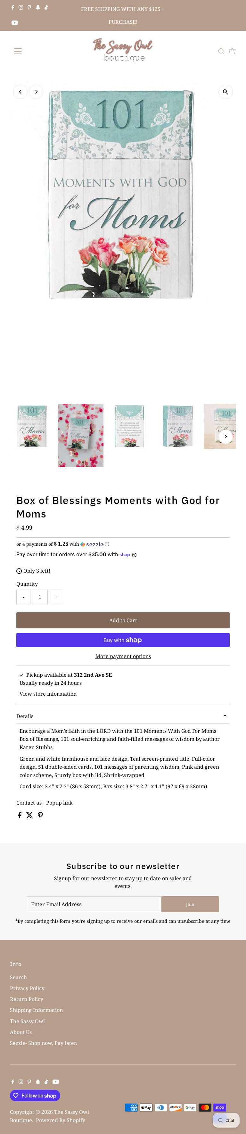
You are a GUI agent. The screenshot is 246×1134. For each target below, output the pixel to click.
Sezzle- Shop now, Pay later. (43, 1043)
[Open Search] (221, 51)
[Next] (36, 92)
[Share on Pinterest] (40, 816)
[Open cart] (232, 51)
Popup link (59, 802)
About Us (21, 1032)
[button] (123, 544)
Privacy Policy (27, 988)
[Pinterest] (29, 7)
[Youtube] (15, 23)
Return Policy (26, 999)
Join (190, 904)
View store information (48, 693)
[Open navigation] (37, 51)
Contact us (29, 802)
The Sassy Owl (27, 1021)
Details (24, 716)
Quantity (27, 583)
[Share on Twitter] (30, 816)
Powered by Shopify (60, 1120)
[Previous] (20, 92)
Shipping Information (36, 1010)
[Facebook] (13, 7)
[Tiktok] (46, 7)
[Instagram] (21, 7)
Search (18, 977)
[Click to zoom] (225, 92)
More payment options (123, 656)
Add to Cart (123, 620)
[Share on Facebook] (20, 816)
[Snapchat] (38, 7)
